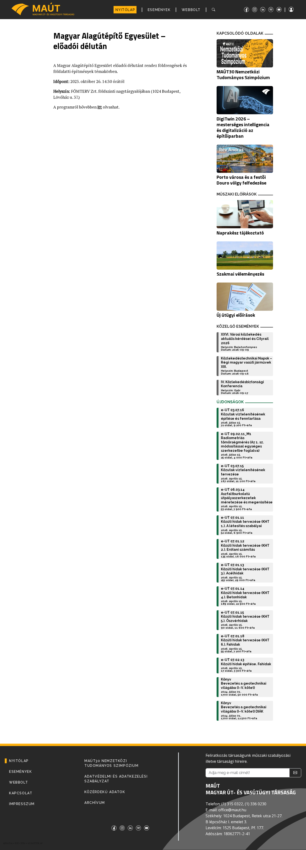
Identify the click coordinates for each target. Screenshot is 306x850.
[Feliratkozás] (295, 772)
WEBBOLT (191, 10)
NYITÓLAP (125, 10)
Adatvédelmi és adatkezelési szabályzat (116, 778)
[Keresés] (214, 9)
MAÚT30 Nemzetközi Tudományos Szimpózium (111, 763)
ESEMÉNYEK (159, 10)
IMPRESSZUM (22, 804)
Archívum (94, 803)
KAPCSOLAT (20, 793)
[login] (295, 9)
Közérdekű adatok (104, 792)
